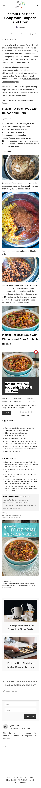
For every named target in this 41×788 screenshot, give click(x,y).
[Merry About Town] (20, 5)
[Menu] (4, 5)
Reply (7, 746)
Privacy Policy (20, 782)
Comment (30, 716)
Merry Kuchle (7, 581)
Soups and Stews (6, 587)
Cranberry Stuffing (26, 92)
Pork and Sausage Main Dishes (21, 585)
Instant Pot (24, 45)
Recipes (33, 585)
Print (6, 413)
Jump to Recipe (11, 39)
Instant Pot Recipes (7, 585)
